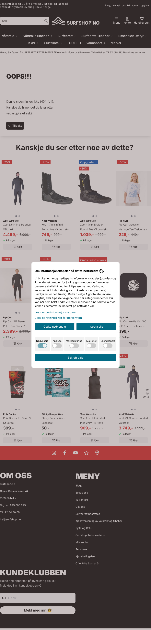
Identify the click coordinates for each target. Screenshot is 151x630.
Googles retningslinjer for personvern (58, 317)
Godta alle (96, 326)
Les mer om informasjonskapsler (55, 312)
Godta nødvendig (54, 326)
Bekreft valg (75, 357)
